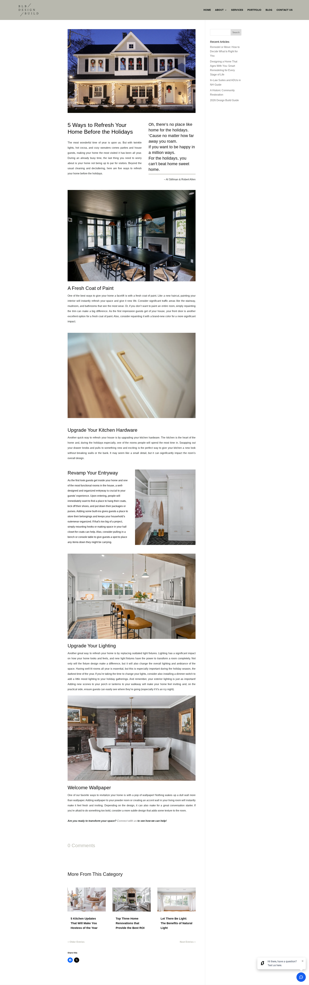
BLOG (269, 10)
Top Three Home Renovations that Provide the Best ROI (130, 923)
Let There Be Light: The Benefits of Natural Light (176, 923)
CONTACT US (284, 10)
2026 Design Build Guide (224, 100)
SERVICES (237, 10)
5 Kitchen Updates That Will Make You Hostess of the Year (84, 923)
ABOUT (219, 10)
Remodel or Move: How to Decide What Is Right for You (225, 51)
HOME (207, 10)
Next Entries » (188, 941)
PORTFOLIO (254, 10)
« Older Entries (76, 941)
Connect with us (127, 820)
